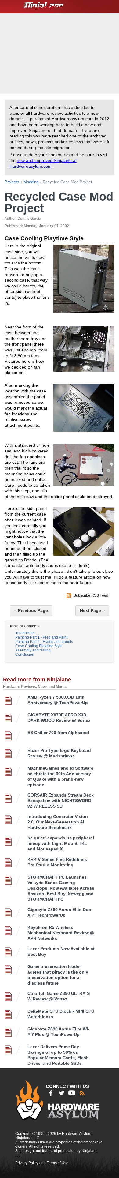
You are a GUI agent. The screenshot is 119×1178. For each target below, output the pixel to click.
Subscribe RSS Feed (91, 595)
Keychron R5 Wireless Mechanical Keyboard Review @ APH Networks (60, 933)
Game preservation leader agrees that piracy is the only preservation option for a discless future (57, 974)
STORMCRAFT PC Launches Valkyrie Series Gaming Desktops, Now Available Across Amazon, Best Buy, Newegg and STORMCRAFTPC (60, 888)
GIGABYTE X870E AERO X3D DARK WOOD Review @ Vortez (58, 717)
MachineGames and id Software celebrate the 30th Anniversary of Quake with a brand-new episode (60, 776)
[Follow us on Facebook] (51, 1093)
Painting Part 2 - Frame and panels (44, 642)
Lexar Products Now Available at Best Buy (61, 951)
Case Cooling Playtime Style (39, 646)
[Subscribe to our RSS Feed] (82, 1093)
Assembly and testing (33, 650)
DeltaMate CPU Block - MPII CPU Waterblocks (60, 1014)
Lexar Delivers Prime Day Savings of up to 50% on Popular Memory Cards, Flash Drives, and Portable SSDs (58, 1055)
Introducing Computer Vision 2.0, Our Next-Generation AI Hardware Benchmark (57, 822)
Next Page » (92, 610)
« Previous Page (31, 610)
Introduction (25, 633)
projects (12, 182)
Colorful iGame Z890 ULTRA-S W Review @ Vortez (58, 996)
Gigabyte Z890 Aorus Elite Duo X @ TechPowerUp (59, 912)
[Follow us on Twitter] (61, 1093)
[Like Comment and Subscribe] (72, 1093)
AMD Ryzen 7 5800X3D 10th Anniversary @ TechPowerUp (57, 700)
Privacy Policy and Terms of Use (41, 1163)
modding (30, 182)
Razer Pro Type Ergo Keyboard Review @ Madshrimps (59, 753)
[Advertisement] (60, 52)
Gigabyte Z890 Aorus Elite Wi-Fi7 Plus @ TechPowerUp (58, 1031)
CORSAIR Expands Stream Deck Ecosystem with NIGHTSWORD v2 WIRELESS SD (60, 800)
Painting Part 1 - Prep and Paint (41, 637)
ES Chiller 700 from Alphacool (58, 732)
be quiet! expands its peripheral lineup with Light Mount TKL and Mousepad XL (60, 843)
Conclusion (24, 654)
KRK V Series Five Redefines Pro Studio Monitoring (57, 862)
